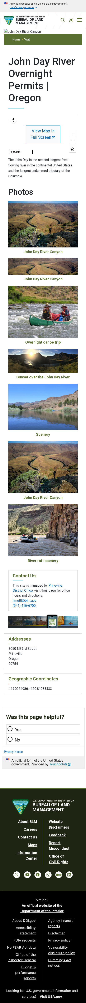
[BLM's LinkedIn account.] (69, 874)
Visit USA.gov (51, 996)
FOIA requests (25, 940)
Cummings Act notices (59, 963)
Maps (32, 845)
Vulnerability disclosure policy (61, 950)
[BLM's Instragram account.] (48, 874)
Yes (18, 729)
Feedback (57, 835)
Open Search (63, 20)
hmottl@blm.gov (24, 601)
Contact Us (27, 837)
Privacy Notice (13, 751)
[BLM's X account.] (16, 874)
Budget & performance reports (25, 972)
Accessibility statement (26, 930)
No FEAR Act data (21, 947)
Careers (30, 829)
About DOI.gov (24, 920)
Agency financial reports (61, 923)
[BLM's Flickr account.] (58, 874)
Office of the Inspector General (22, 957)
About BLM (27, 821)
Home (16, 39)
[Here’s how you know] (43, 6)
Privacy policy (59, 940)
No (17, 740)
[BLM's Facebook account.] (37, 874)
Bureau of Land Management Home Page (32, 20)
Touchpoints (58, 764)
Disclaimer (56, 933)
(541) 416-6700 (24, 606)
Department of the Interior (42, 911)
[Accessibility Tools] (71, 20)
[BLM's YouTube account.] (27, 874)
